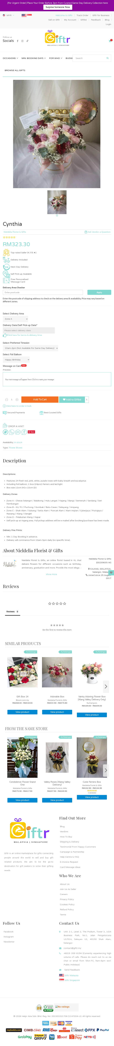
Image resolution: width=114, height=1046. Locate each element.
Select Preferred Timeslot (16, 343)
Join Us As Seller (68, 889)
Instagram (9, 936)
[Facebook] (17, 41)
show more (51, 574)
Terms (63, 914)
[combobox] (92, 58)
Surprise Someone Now (58, 7)
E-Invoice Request (69, 862)
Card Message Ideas (70, 867)
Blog (62, 826)
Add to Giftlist (73, 399)
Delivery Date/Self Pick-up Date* (20, 325)
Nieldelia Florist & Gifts (15, 232)
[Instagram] (22, 41)
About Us (64, 884)
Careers (64, 894)
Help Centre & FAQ (69, 857)
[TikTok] (27, 41)
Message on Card (14, 366)
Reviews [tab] (11, 611)
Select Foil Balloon (12, 354)
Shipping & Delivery (69, 842)
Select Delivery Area (13, 313)
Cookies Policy (67, 904)
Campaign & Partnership (72, 852)
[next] (106, 687)
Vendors (64, 831)
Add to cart (40, 399)
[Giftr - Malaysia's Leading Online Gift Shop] (56, 38)
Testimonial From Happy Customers (78, 847)
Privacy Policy (67, 899)
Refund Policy (67, 909)
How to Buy (66, 836)
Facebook (8, 931)
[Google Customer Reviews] (66, 1008)
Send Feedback (72, 970)
